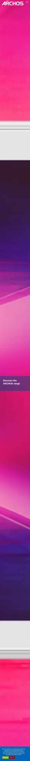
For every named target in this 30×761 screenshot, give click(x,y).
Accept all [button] (5, 757)
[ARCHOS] (12, 5)
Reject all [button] (12, 757)
